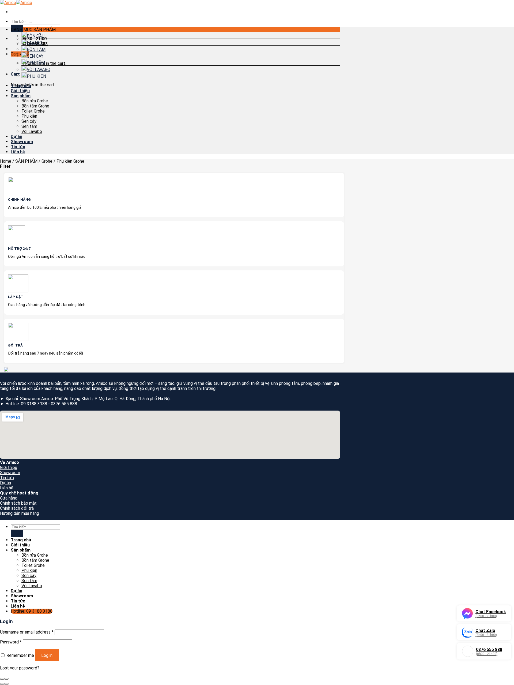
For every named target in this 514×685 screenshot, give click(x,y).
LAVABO (34, 42)
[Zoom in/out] (6, 679)
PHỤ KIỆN (36, 76)
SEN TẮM (36, 62)
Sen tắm (29, 126)
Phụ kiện (29, 116)
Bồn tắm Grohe (35, 106)
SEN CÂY (35, 56)
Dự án (16, 136)
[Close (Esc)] (2, 679)
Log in (46, 655)
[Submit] (17, 533)
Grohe (46, 161)
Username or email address (27, 632)
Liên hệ (18, 151)
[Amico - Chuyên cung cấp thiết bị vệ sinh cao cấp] (16, 2)
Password (11, 642)
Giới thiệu (20, 90)
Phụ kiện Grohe (70, 161)
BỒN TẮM (36, 49)
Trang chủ (21, 85)
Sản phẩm (21, 95)
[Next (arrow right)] (6, 684)
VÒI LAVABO (38, 69)
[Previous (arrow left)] (2, 684)
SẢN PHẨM (26, 161)
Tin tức (18, 146)
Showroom (22, 141)
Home (5, 161)
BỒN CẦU (35, 36)
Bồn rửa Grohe (34, 100)
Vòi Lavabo (31, 131)
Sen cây (28, 121)
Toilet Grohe (33, 111)
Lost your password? (19, 668)
